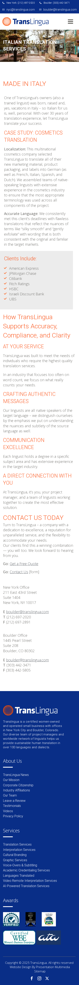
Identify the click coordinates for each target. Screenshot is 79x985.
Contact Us (19, 571)
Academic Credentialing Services (26, 870)
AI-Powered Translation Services (26, 886)
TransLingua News (16, 775)
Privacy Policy (13, 816)
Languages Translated (18, 876)
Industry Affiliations (16, 790)
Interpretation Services (19, 850)
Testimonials (12, 806)
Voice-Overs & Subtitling (20, 865)
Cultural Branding (15, 855)
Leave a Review (14, 801)
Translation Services (17, 844)
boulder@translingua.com (27, 611)
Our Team (10, 795)
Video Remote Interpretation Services (30, 881)
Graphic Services (15, 860)
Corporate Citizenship (18, 785)
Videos (8, 811)
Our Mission (11, 780)
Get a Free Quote (24, 563)
